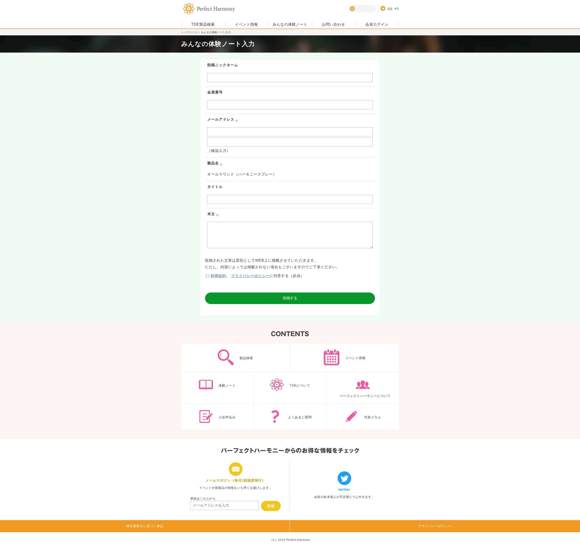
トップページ (189, 32)
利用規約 (218, 276)
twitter (344, 486)
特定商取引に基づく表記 (145, 526)
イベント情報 (344, 357)
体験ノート (217, 387)
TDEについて (290, 387)
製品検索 (235, 357)
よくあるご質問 (290, 417)
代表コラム (363, 417)
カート (388, 8)
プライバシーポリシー (250, 276)
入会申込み (217, 417)
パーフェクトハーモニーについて (363, 387)
